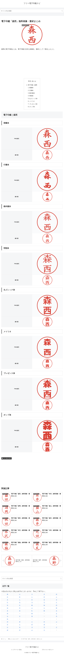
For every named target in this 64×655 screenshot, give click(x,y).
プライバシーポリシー (48, 649)
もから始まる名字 (7, 458)
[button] (62, 11)
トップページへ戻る (16, 649)
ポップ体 (32, 106)
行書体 (31, 90)
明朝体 (31, 95)
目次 (29, 81)
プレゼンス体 (33, 104)
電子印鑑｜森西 (32, 85)
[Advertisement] (32, 64)
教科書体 (32, 93)
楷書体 (31, 87)
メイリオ (32, 101)
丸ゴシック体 (33, 98)
